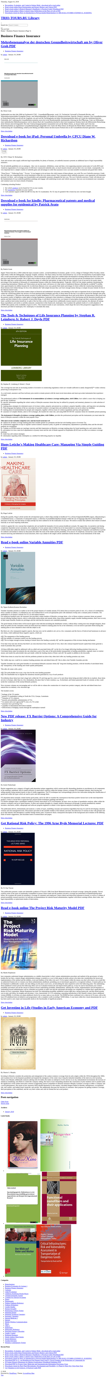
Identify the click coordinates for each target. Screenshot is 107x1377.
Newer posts (5, 1103)
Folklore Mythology (11, 1305)
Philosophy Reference (12, 1329)
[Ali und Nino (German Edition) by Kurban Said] (22, 1171)
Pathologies (9, 1327)
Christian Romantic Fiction (14, 1295)
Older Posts (4, 1102)
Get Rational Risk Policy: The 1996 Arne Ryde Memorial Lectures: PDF (52, 823)
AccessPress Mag (28, 1373)
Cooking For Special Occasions (15, 1297)
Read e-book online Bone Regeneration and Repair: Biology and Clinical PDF (31, 7)
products (15, 188)
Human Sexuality (11, 1309)
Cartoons (8, 1290)
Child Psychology (11, 1292)
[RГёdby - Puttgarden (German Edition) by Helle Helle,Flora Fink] (56, 1171)
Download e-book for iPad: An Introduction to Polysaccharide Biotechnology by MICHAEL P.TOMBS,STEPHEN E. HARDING (48, 13)
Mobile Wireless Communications (16, 1322)
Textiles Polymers (11, 1341)
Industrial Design (10, 1312)
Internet (7, 1320)
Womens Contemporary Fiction (15, 1343)
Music (7, 1324)
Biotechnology (10, 1284)
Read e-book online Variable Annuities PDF (32, 542)
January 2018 (9, 1112)
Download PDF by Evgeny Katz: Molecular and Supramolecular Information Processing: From (36, 1364)
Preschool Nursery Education (14, 1331)
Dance (7, 1299)
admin (5, 55)
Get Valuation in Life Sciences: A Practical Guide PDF (23, 1368)
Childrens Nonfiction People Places (16, 1294)
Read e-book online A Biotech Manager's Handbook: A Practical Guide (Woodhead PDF (34, 9)
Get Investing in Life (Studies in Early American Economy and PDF (49, 1007)
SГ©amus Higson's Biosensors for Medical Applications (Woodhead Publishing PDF (33, 1362)
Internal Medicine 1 (11, 1318)
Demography (9, 1301)
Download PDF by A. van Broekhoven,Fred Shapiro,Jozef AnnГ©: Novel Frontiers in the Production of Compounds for (45, 1360)
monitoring (11, 190)
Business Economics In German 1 (16, 1286)
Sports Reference (10, 1339)
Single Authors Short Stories (14, 1337)
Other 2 (7, 1326)
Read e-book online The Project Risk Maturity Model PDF (42, 908)
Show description (6, 131)
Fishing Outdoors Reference (14, 1303)
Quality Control (10, 1333)
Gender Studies (10, 1307)
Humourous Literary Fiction (14, 1311)
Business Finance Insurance (14, 51)
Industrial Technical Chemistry (15, 1314)
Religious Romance (11, 1335)
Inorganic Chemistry (11, 1316)
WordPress (13, 1373)
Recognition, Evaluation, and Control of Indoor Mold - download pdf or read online (32, 5)
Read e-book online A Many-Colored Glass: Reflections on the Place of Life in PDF (33, 11)
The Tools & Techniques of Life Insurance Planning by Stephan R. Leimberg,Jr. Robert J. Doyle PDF (48, 317)
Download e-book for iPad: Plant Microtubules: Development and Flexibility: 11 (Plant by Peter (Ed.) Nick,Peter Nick (44, 1366)
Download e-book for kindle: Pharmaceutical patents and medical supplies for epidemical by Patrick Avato (48, 202)
